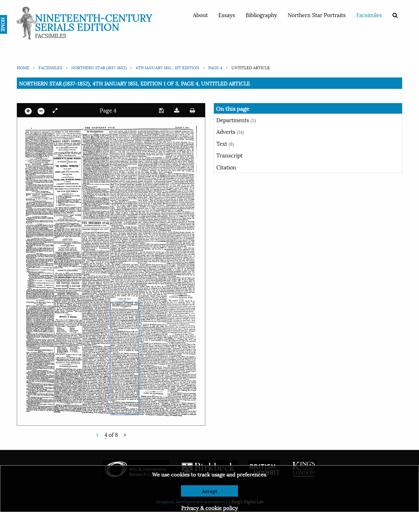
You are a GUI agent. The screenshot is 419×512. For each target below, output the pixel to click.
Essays (226, 14)
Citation (226, 167)
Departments (236, 119)
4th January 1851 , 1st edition (167, 67)
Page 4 (215, 67)
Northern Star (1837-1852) (99, 67)
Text (225, 143)
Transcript (229, 155)
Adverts (230, 131)
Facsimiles (369, 14)
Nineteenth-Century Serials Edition (93, 21)
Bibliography (261, 14)
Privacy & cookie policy (209, 507)
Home (23, 67)
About (200, 14)
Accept (209, 490)
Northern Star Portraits (317, 14)
